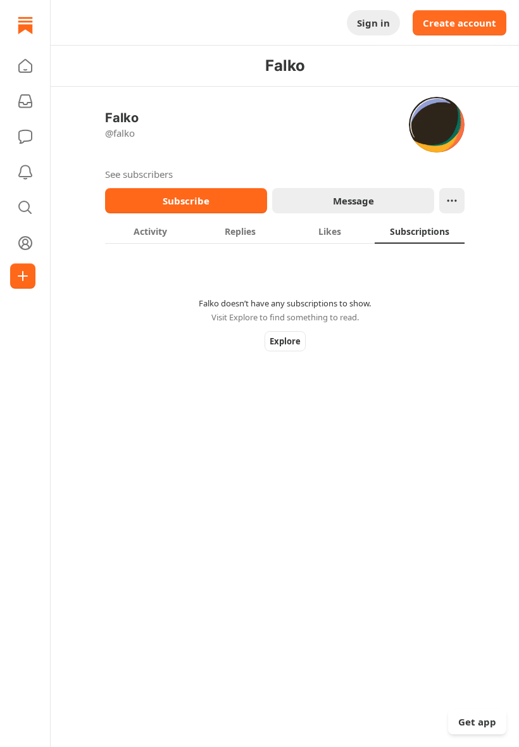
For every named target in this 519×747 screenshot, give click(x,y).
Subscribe (186, 200)
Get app (477, 721)
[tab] (150, 231)
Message (353, 200)
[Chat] (25, 137)
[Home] (25, 25)
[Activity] (25, 172)
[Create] (22, 276)
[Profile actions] (452, 200)
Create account (459, 22)
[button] (25, 66)
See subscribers (139, 174)
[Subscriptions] (25, 101)
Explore (285, 341)
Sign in (373, 22)
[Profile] (25, 243)
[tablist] (285, 231)
